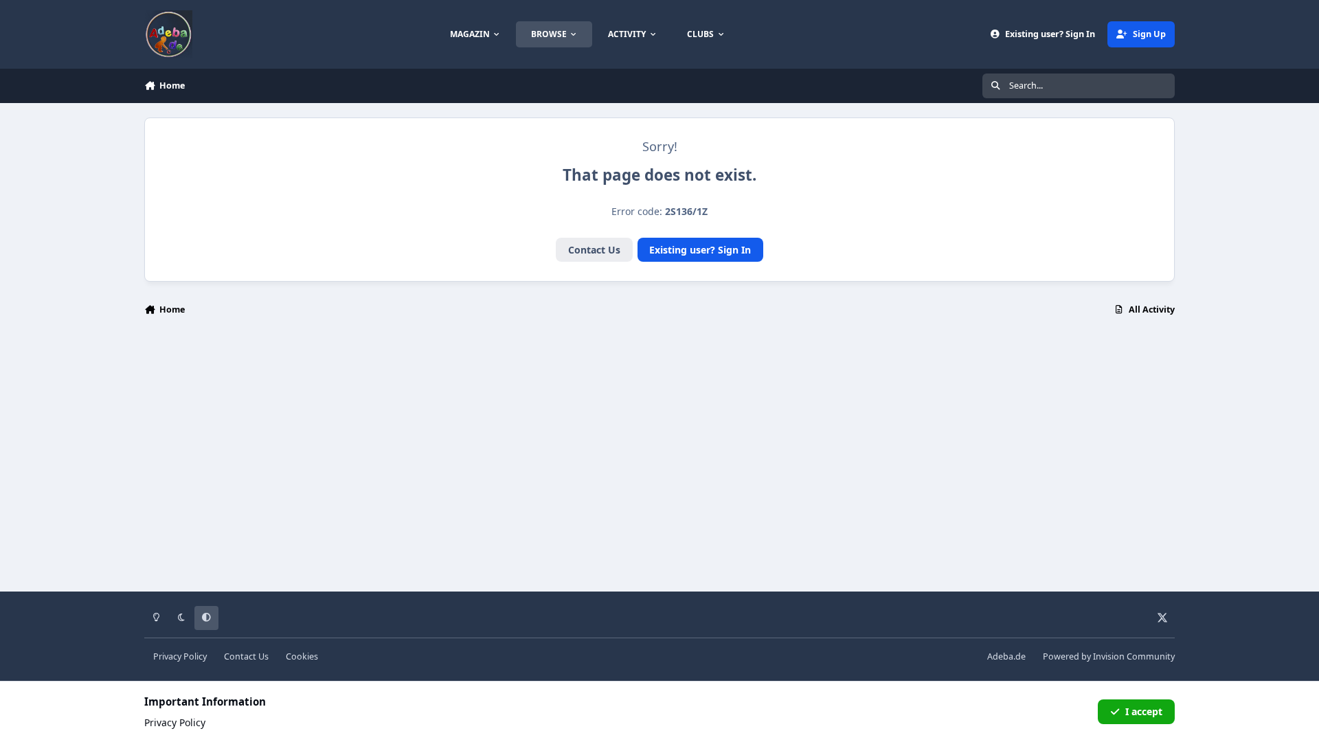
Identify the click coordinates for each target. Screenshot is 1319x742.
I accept (1143, 711)
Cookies (302, 656)
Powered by (1109, 656)
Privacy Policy (180, 656)
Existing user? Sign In (700, 249)
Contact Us (594, 249)
